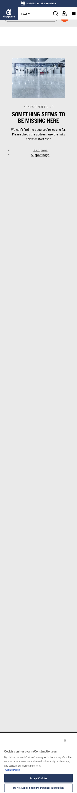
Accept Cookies (38, 778)
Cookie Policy (12, 769)
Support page (40, 155)
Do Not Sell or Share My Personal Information (38, 787)
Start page (40, 150)
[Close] (65, 740)
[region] (38, 762)
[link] (38, 3)
